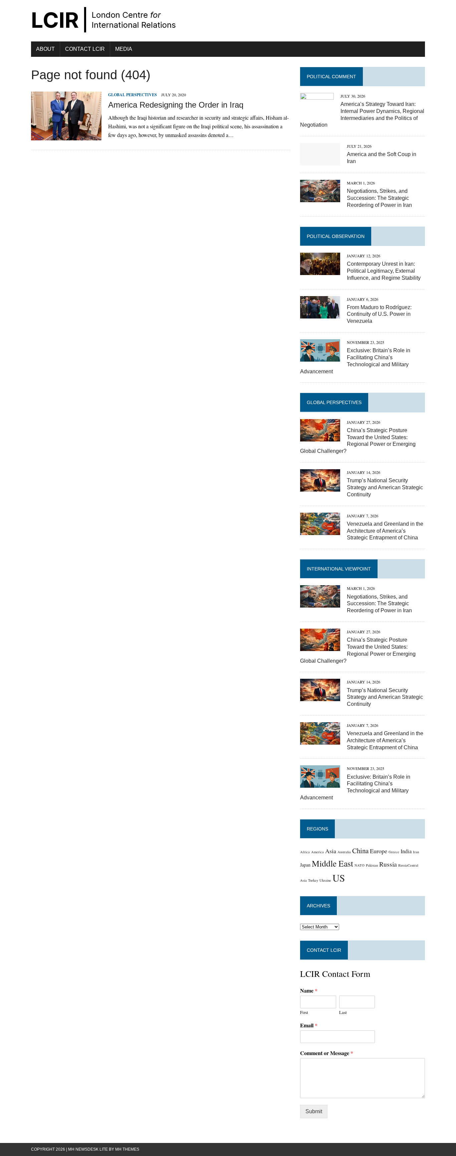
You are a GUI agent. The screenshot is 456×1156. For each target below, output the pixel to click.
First (304, 1012)
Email (308, 1025)
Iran (416, 852)
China (360, 850)
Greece (394, 852)
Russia (388, 864)
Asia (330, 851)
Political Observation (336, 236)
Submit (313, 1111)
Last (343, 1012)
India (406, 851)
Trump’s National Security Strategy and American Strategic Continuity (385, 487)
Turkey (313, 880)
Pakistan (372, 865)
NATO (360, 865)
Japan (305, 865)
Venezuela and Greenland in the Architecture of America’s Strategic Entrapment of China (385, 531)
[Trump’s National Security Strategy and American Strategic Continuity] (320, 487)
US (338, 877)
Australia (344, 852)
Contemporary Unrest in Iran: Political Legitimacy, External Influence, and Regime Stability (384, 271)
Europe (378, 851)
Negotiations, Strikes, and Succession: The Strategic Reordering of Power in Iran (379, 198)
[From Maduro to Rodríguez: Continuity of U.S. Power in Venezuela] (320, 313)
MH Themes (127, 1149)
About (45, 49)
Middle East (332, 863)
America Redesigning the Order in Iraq (175, 104)
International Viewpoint (339, 568)
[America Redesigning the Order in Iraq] (66, 135)
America (317, 852)
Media (123, 49)
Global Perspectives (132, 95)
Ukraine (325, 880)
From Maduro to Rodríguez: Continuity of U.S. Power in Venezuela (379, 314)
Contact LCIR (85, 49)
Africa (305, 852)
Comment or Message (326, 1053)
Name (308, 990)
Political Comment (331, 76)
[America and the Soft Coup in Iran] (320, 161)
